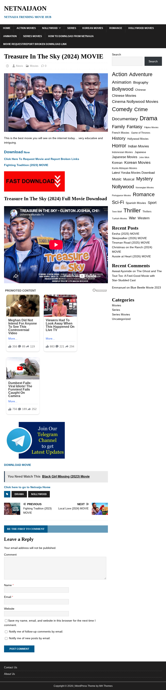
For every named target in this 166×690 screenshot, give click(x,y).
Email (8, 596)
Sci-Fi (118, 202)
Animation (10, 36)
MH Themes (106, 686)
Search (116, 54)
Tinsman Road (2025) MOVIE (131, 242)
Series (71, 28)
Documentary (125, 118)
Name (8, 585)
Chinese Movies (124, 96)
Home (6, 28)
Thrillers (147, 211)
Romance (115, 28)
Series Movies (32, 36)
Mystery (144, 178)
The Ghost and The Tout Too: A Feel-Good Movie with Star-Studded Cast (137, 275)
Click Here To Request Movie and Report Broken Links (41, 159)
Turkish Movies (119, 218)
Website (9, 608)
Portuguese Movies (121, 195)
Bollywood (122, 89)
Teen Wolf (117, 211)
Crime (141, 109)
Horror (119, 145)
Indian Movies (138, 146)
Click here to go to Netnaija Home (27, 487)
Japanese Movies (124, 157)
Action (119, 74)
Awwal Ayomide (122, 271)
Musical (128, 179)
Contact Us (10, 667)
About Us (9, 673)
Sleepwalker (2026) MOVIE (129, 238)
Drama (19, 494)
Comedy (122, 109)
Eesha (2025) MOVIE (125, 233)
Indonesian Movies (122, 152)
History (119, 138)
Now (17, 152)
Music (116, 179)
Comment (10, 554)
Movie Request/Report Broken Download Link (35, 44)
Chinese (140, 89)
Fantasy (134, 126)
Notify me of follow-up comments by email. (36, 631)
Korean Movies (92, 28)
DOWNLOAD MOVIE (18, 464)
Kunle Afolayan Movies (124, 168)
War (132, 218)
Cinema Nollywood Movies (135, 101)
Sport (152, 203)
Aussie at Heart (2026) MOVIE (131, 256)
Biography (140, 82)
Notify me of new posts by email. (29, 638)
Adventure (140, 74)
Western (144, 218)
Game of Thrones (140, 132)
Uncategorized (121, 319)
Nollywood (50, 28)
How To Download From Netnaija (71, 36)
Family (118, 126)
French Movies (120, 132)
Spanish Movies (136, 202)
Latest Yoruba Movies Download (133, 172)
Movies (34, 65)
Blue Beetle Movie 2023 (146, 287)
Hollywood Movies (141, 28)
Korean (117, 162)
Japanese (140, 152)
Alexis (19, 65)
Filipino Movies (151, 127)
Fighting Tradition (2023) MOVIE (26, 165)
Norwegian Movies (145, 187)
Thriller (132, 210)
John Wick (144, 157)
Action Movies (26, 28)
